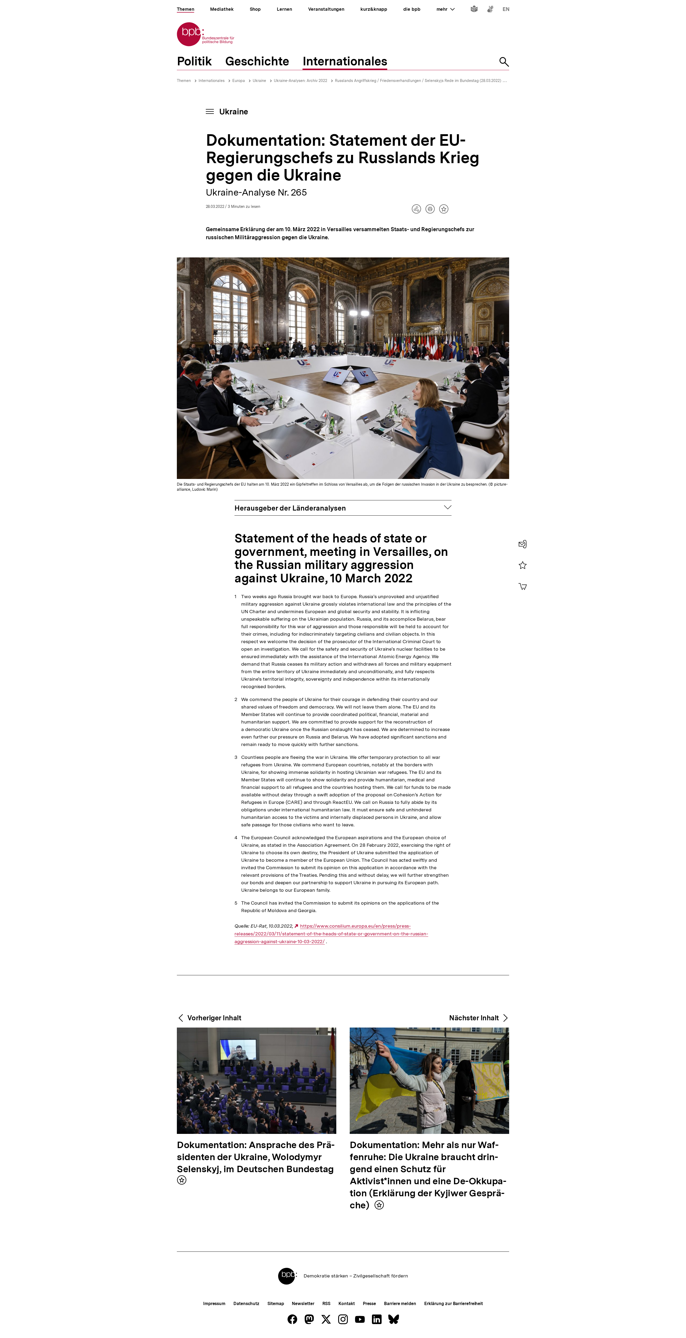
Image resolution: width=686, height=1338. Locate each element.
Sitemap (275, 1303)
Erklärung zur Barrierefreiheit (453, 1303)
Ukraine (259, 80)
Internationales (212, 80)
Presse (369, 1303)
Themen (184, 80)
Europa (238, 80)
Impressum (214, 1303)
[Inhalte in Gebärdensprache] (490, 10)
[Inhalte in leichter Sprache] (474, 10)
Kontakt (346, 1303)
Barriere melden (400, 1303)
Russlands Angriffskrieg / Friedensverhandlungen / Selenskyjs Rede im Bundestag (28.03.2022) (418, 80)
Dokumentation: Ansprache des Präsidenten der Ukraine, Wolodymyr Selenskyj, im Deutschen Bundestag (256, 1157)
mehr (446, 9)
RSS (326, 1303)
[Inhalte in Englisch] (506, 10)
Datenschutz (246, 1303)
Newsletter (303, 1303)
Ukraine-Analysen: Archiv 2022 (300, 80)
